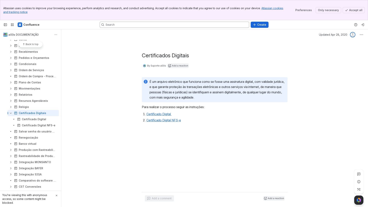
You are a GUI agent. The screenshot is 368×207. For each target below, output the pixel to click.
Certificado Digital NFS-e (163, 120)
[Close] (56, 195)
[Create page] (359, 189)
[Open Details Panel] (359, 182)
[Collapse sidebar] (5, 25)
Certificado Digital (159, 114)
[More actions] (55, 34)
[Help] (356, 25)
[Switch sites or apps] (12, 25)
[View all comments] (359, 174)
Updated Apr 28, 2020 (333, 34)
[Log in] (363, 25)
